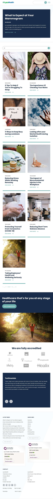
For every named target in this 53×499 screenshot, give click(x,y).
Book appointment (34, 438)
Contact (30, 430)
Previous (6, 401)
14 (15, 287)
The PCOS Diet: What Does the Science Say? (14, 430)
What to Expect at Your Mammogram (12, 420)
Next (11, 401)
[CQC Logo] (8, 449)
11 (10, 287)
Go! (45, 2)
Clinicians (30, 422)
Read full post (9, 32)
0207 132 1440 (7, 482)
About (29, 426)
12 (12, 287)
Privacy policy (31, 432)
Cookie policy (31, 434)
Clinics (29, 424)
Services (30, 420)
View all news (7, 441)
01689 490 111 (32, 482)
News (29, 428)
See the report (8, 461)
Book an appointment (9, 306)
